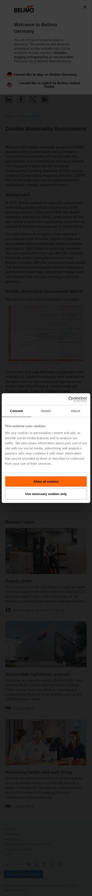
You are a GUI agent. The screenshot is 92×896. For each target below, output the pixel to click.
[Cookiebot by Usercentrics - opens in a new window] (68, 399)
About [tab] (75, 411)
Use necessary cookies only (46, 494)
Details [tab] (46, 411)
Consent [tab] (16, 411)
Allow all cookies (46, 481)
